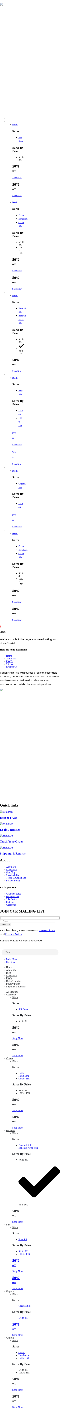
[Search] (56, 952)
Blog (8, 972)
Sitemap (10, 664)
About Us (11, 658)
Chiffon (11, 530)
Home (9, 655)
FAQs (9, 978)
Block (15, 125)
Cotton (11, 199)
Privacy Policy (13, 984)
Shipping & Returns (16, 986)
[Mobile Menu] (1, 1)
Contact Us (11, 667)
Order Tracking (13, 981)
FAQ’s (9, 661)
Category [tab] (10, 962)
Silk (9, 375)
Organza (11, 467)
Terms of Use (47, 930)
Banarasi (11, 292)
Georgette (12, 121)
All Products (12, 992)
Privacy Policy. (13, 934)
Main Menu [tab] (12, 959)
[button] (2, 948)
